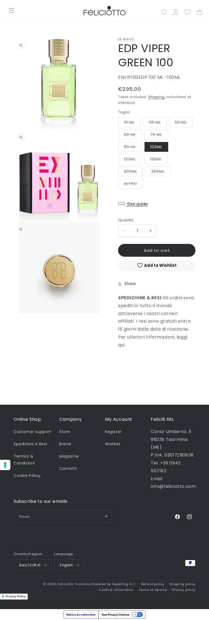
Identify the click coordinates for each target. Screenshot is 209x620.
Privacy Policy (15, 596)
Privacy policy (183, 590)
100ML (156, 147)
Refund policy (152, 584)
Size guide (137, 204)
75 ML (159, 136)
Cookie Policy (27, 475)
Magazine (69, 456)
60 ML (133, 136)
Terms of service (153, 590)
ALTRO (133, 185)
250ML (160, 172)
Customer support (32, 431)
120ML (133, 160)
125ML (158, 160)
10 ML (132, 123)
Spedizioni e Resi (30, 444)
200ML (133, 172)
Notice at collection (81, 614)
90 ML (133, 148)
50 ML (183, 123)
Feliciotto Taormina (74, 584)
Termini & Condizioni (24, 459)
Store (64, 431)
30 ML (158, 123)
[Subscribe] (105, 516)
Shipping (156, 97)
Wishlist (113, 444)
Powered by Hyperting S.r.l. (114, 584)
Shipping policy (183, 584)
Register (113, 431)
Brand (65, 444)
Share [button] (130, 283)
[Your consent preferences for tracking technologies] (5, 465)
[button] (11, 11)
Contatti (68, 468)
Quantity (126, 220)
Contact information (116, 590)
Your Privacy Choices (115, 614)
